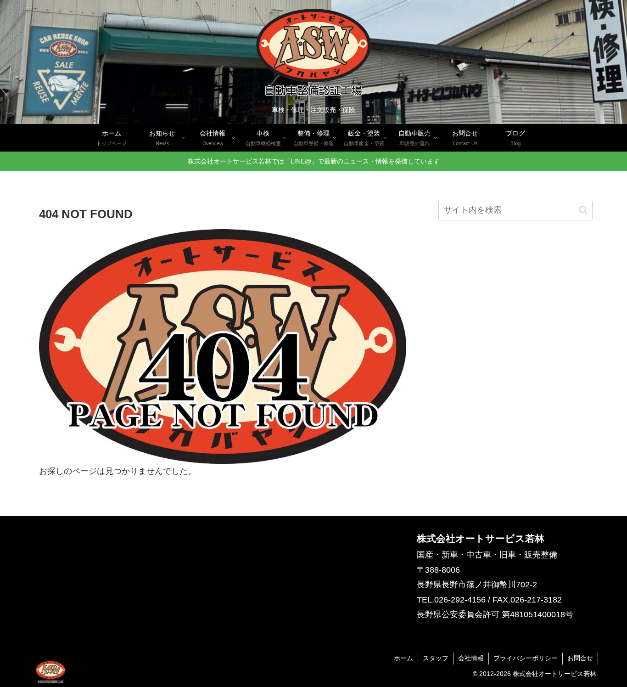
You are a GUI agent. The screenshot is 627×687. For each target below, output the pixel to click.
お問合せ (580, 658)
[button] (583, 210)
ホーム (403, 658)
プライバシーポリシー (525, 658)
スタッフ (435, 658)
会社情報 (471, 658)
